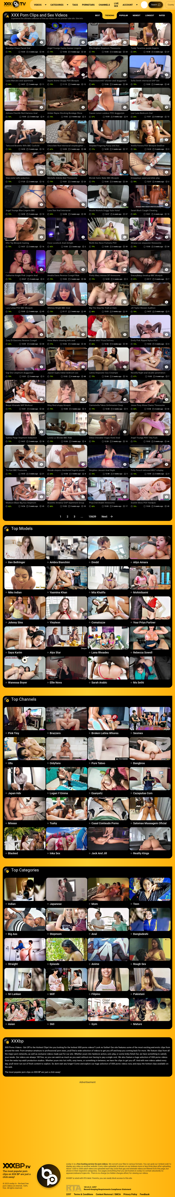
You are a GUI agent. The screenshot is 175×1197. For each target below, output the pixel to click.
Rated (162, 15)
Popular (123, 15)
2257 (68, 1194)
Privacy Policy (130, 1194)
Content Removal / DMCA (108, 1194)
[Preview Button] (41, 42)
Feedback (145, 1194)
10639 (92, 516)
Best (97, 15)
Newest (136, 15)
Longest (149, 15)
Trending (109, 15)
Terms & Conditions (83, 1194)
